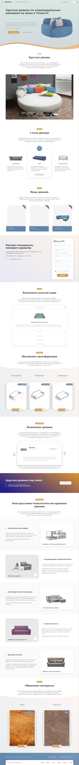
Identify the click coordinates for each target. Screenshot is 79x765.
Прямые (34, 228)
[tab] (39, 307)
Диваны (59, 762)
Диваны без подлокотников (39, 322)
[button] (7, 97)
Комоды (48, 762)
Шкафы (42, 762)
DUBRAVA (8, 2)
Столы (53, 762)
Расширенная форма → (28, 32)
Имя (56, 245)
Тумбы (70, 762)
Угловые (11, 228)
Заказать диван (39, 174)
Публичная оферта (53, 757)
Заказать (53, 448)
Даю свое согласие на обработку (64, 271)
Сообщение (57, 260)
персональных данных (61, 272)
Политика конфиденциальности (66, 757)
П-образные (58, 228)
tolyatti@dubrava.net (15, 259)
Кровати (65, 762)
